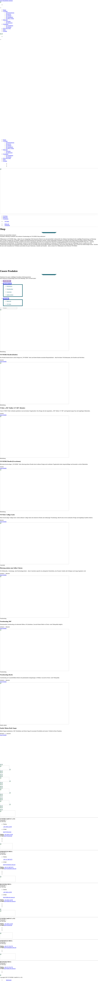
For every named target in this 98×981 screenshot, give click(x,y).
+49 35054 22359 (8, 834)
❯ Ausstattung (9, 25)
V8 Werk (5, 11)
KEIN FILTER (7, 281)
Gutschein (9, 292)
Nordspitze (5, 24)
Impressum (8, 980)
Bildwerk (5, 20)
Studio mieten (10, 294)
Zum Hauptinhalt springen (6, 0)
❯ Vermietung (9, 17)
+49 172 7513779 (8, 946)
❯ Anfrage (8, 27)
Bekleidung (9, 286)
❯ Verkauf (8, 15)
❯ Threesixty (9, 22)
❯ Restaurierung (10, 12)
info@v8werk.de (8, 836)
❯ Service (8, 14)
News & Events (7, 28)
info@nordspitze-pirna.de (10, 868)
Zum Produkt (3, 361)
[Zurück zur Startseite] (0, 2)
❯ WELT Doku (10, 18)
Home (4, 10)
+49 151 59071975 (8, 867)
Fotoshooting (10, 289)
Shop (4, 29)
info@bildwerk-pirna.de (10, 901)
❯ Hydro (8, 21)
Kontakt (5, 31)
